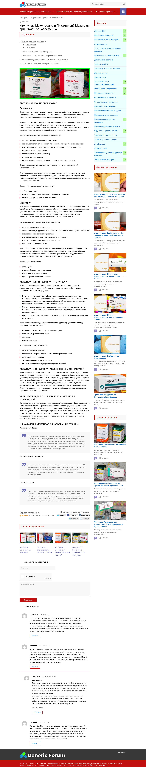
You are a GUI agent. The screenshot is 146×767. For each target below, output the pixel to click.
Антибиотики (99, 144)
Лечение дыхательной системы (107, 69)
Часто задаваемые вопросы (105, 135)
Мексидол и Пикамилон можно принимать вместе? (41, 56)
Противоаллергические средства (107, 111)
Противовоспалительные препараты (104, 120)
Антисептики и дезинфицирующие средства (108, 50)
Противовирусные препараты (106, 115)
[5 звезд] (30, 515)
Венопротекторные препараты (106, 55)
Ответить (35, 636)
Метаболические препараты (105, 89)
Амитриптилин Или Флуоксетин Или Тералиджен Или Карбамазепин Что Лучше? (109, 235)
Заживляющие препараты (104, 160)
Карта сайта (122, 752)
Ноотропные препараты (105, 12)
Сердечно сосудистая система (106, 131)
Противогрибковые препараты (106, 40)
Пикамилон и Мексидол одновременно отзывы (40, 64)
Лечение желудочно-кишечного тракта (35, 12)
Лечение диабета (101, 64)
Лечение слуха (100, 77)
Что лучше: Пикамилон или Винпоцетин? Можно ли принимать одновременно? (108, 524)
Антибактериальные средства (106, 140)
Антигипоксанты (101, 44)
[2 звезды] (23, 515)
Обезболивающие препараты (106, 98)
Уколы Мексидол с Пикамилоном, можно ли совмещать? (44, 60)
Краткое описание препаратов (33, 41)
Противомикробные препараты (107, 126)
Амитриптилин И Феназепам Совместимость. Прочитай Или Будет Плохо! (109, 276)
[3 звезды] (25, 515)
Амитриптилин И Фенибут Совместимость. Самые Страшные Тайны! (109, 317)
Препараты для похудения (105, 106)
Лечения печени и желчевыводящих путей (73, 12)
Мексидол (29, 48)
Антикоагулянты (100, 148)
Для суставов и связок (103, 60)
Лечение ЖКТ (99, 31)
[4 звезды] (27, 515)
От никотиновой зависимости (106, 102)
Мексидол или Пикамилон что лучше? (36, 52)
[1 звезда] (21, 515)
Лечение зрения (100, 73)
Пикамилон (29, 44)
